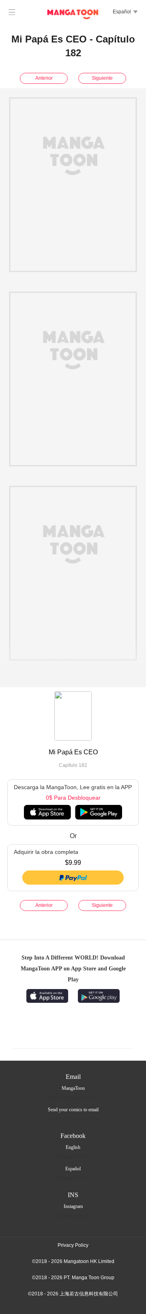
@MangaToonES (73, 1178)
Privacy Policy (73, 1245)
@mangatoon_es (73, 1215)
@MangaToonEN (73, 1156)
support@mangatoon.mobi (73, 1097)
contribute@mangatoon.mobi (73, 1119)
